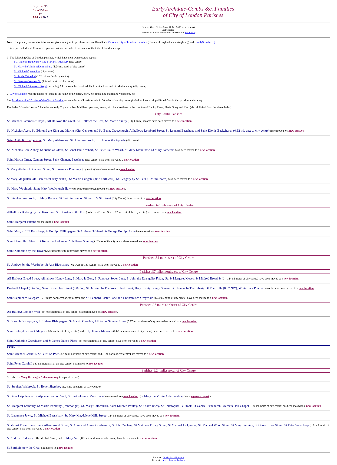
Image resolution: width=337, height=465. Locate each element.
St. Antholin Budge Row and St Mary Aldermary (41, 61)
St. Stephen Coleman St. (27, 81)
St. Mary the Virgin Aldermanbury (33, 66)
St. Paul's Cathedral (25, 76)
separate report (200, 396)
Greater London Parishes (173, 460)
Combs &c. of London (173, 457)
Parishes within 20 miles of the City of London (38, 100)
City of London (18, 93)
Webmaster (190, 32)
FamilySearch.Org (204, 42)
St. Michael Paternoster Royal (30, 86)
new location (184, 120)
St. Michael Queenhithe (27, 71)
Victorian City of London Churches (127, 42)
